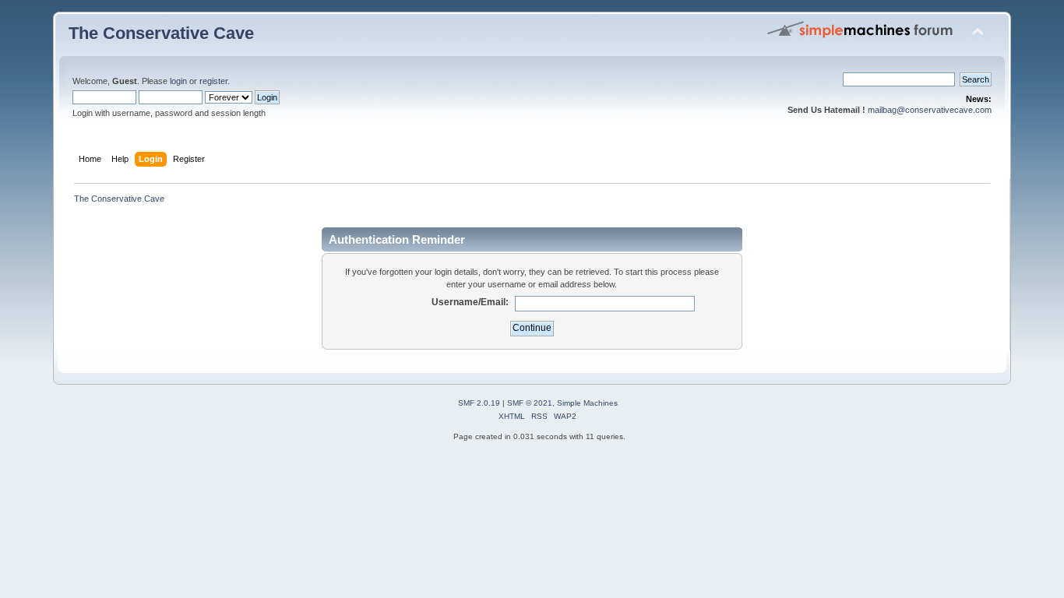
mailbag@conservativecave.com (930, 109)
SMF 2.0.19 (479, 403)
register (213, 81)
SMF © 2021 (529, 403)
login (178, 81)
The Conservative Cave (161, 33)
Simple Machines (587, 403)
